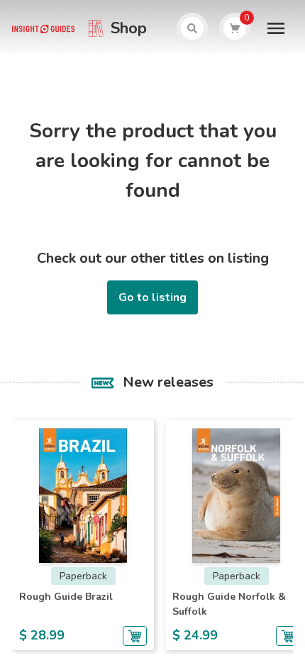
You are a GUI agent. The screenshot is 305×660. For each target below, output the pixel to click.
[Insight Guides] (43, 28)
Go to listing (152, 297)
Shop (129, 28)
